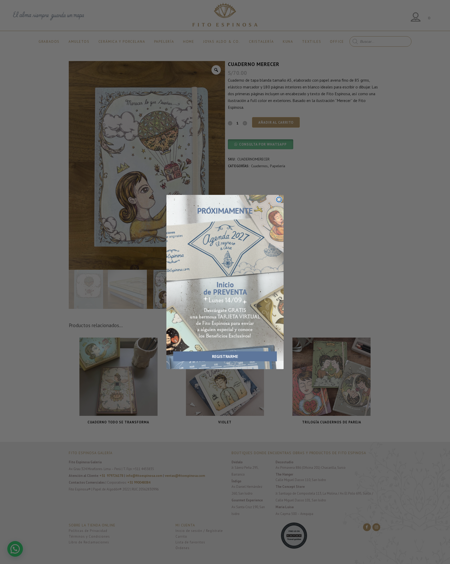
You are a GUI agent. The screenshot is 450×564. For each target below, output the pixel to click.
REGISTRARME (225, 356)
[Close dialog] (279, 199)
